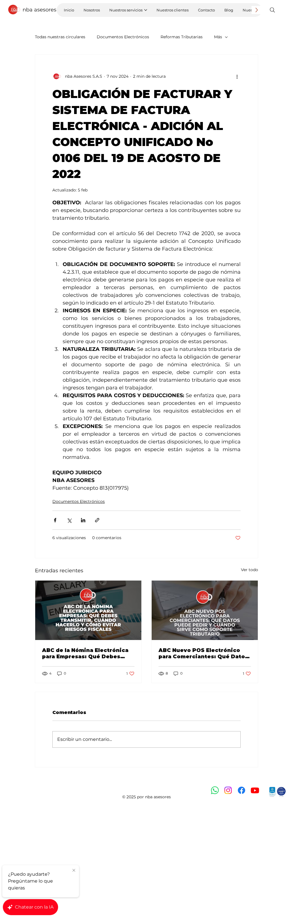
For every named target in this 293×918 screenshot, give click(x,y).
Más (218, 36)
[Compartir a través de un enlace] (97, 520)
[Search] (272, 10)
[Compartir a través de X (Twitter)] (69, 520)
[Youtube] (255, 790)
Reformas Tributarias (182, 36)
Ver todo (249, 569)
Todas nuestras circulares (60, 36)
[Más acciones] (237, 76)
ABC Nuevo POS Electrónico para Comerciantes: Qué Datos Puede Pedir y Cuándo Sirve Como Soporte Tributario (203, 653)
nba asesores (39, 10)
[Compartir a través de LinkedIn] (83, 520)
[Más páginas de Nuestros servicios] (145, 10)
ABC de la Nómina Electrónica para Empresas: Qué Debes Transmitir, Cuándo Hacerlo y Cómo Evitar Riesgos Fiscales (85, 653)
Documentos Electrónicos (123, 36)
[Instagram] (228, 790)
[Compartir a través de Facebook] (55, 520)
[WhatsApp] (215, 790)
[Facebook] (241, 790)
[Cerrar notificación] (74, 870)
